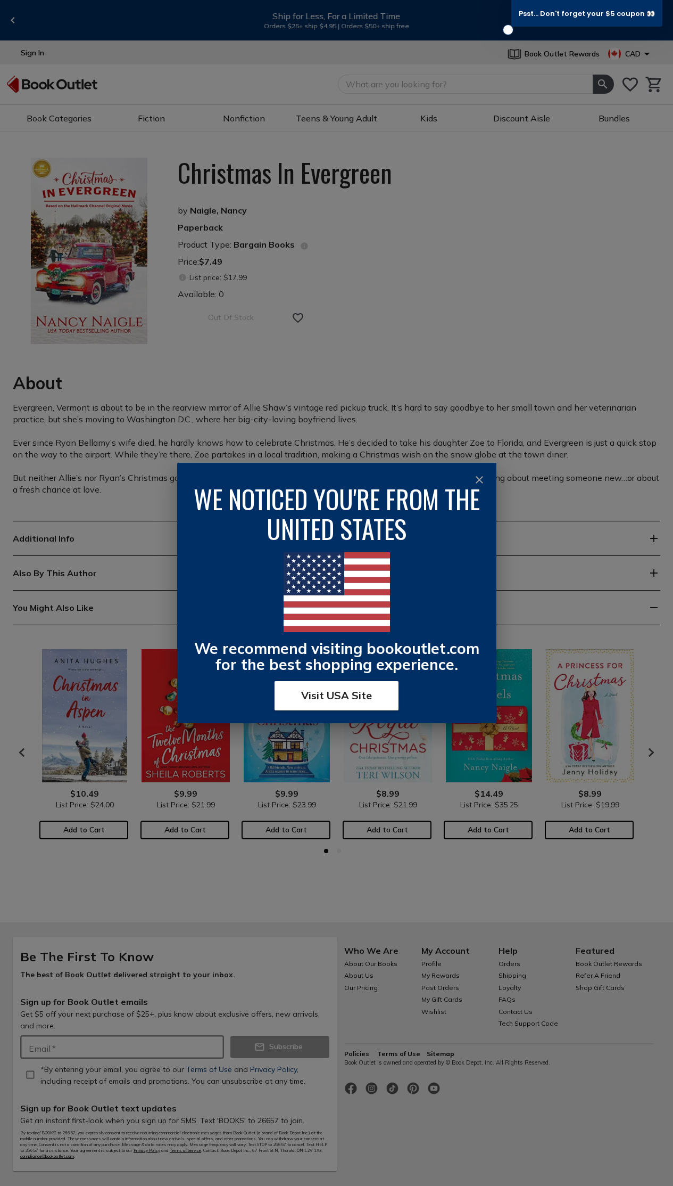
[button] (586, 13)
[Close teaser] (508, 29)
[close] (479, 480)
